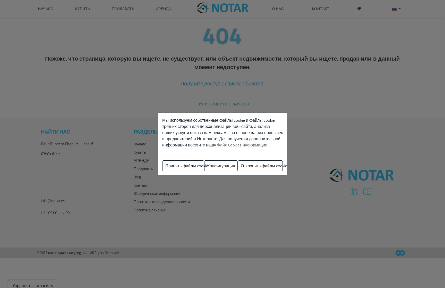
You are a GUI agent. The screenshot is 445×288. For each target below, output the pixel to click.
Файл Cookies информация (242, 145)
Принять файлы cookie (184, 166)
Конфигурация (221, 166)
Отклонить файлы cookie (262, 166)
